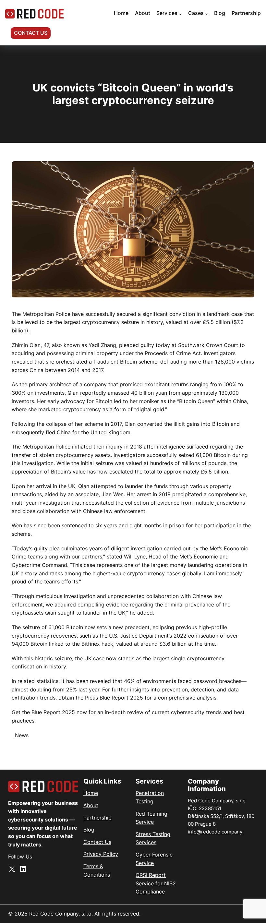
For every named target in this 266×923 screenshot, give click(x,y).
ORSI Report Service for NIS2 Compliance (156, 883)
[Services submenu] (180, 14)
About (90, 805)
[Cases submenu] (206, 14)
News (22, 735)
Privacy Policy (100, 854)
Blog (88, 829)
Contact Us (97, 842)
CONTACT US (30, 33)
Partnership (97, 817)
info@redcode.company (215, 832)
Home (90, 793)
